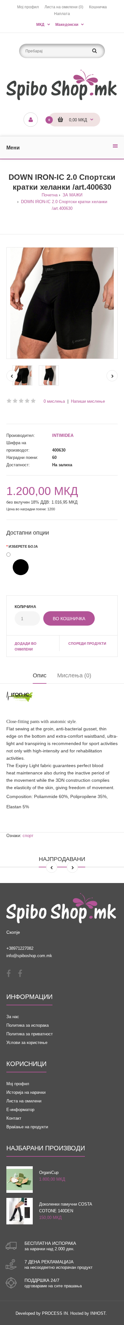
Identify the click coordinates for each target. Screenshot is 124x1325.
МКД (40, 24)
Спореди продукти (87, 643)
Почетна (50, 195)
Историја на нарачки (25, 1092)
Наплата (62, 13)
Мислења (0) (74, 675)
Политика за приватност (29, 1034)
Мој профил (28, 7)
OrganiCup (49, 1172)
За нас (12, 1016)
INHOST (98, 1313)
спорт (28, 835)
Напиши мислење (88, 401)
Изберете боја (23, 546)
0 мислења (54, 401)
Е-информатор (20, 1109)
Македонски (66, 24)
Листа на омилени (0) (64, 7)
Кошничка (98, 7)
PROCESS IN (55, 1313)
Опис (39, 675)
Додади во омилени (26, 646)
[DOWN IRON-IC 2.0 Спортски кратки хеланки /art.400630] (62, 303)
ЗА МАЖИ (71, 195)
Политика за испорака (27, 1025)
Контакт (13, 1118)
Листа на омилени (23, 1101)
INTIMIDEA (62, 435)
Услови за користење (26, 1042)
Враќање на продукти (27, 1126)
